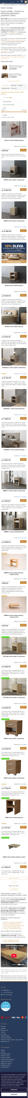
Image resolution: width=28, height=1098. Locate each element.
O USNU (3, 1032)
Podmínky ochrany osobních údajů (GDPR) (12, 1039)
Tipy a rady (3, 1034)
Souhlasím (14, 1094)
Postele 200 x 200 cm (6, 1061)
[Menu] (25, 1)
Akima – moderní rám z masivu (12, 923)
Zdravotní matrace (5, 1057)
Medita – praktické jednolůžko (11, 941)
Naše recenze (4, 1030)
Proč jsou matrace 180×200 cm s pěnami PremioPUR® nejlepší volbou (14, 57)
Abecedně (14, 88)
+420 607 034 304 (8, 992)
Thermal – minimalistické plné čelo (13, 928)
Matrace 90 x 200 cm (6, 1063)
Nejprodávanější (5, 88)
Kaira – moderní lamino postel (11, 940)
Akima (14, 40)
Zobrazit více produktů (13, 81)
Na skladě (7, 97)
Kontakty (3, 1028)
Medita (16, 32)
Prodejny (3, 1026)
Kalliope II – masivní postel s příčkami (13, 922)
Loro (25, 40)
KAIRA (9, 32)
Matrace (3, 1050)
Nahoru (14, 889)
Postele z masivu (5, 1055)
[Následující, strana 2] (14, 882)
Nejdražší (20, 85)
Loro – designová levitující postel (12, 926)
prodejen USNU (5, 50)
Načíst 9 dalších (14, 878)
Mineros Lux (20, 40)
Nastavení (14, 1089)
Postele (3, 1052)
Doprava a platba (5, 1036)
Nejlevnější (14, 85)
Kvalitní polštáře (5, 1067)
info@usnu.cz (6, 990)
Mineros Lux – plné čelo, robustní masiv (14, 925)
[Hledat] (17, 1)
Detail (23, 150)
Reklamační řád (5, 1041)
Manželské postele (5, 1054)
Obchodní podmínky (6, 1038)
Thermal (3, 41)
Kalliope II (9, 40)
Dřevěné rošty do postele (7, 1059)
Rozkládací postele (6, 1065)
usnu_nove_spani (7, 994)
